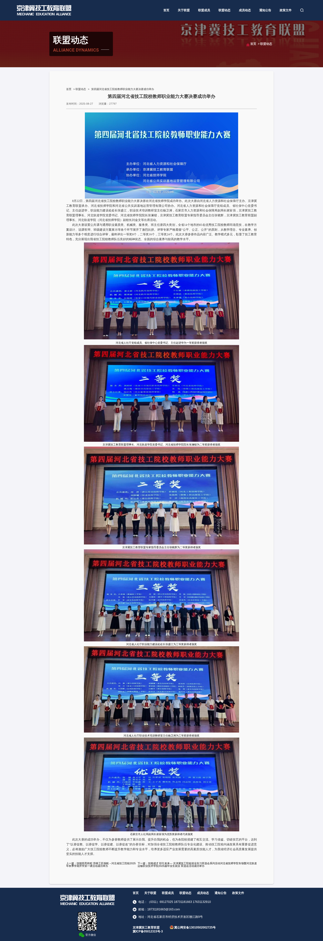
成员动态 (245, 10)
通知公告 (265, 10)
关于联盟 (184, 10)
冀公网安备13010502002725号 (194, 927)
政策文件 (286, 10)
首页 (166, 10)
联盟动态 (224, 10)
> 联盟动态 (265, 43)
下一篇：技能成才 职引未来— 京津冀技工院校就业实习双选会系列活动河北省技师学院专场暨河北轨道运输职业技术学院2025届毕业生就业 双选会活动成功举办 (197, 864)
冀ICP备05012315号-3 (148, 931)
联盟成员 (204, 10)
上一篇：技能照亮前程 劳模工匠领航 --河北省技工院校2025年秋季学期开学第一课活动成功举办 (101, 864)
